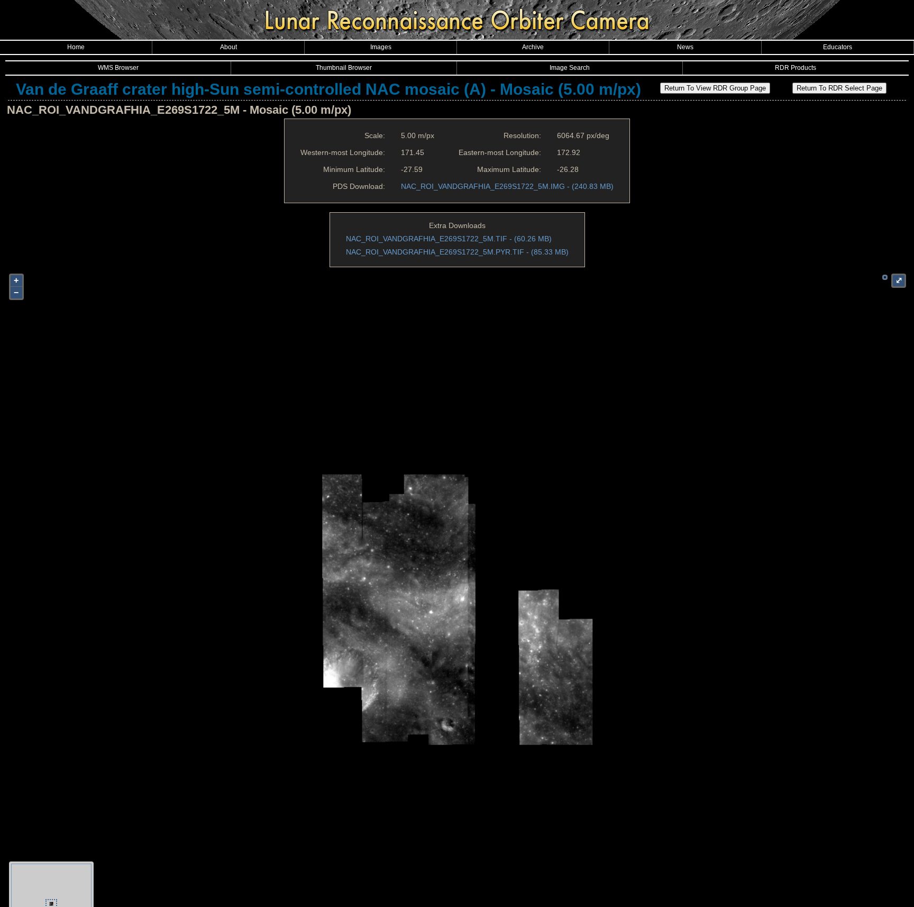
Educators (837, 47)
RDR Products (795, 67)
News (685, 47)
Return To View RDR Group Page (715, 88)
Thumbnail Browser (344, 67)
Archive (533, 47)
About (228, 47)
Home (76, 47)
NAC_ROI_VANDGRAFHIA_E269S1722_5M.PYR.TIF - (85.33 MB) (457, 252)
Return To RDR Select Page (839, 88)
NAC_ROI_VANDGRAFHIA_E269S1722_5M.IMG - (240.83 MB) (507, 186)
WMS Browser (118, 67)
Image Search (570, 67)
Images (380, 47)
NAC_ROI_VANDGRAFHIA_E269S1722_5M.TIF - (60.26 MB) (449, 238)
